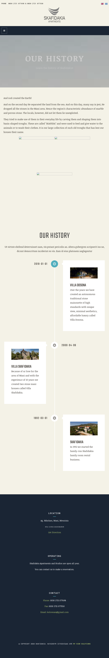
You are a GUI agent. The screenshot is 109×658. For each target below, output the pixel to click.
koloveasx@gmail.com (58, 612)
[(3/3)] (54, 190)
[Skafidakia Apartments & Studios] (54, 15)
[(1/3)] (36, 154)
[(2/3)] (72, 154)
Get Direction (54, 532)
